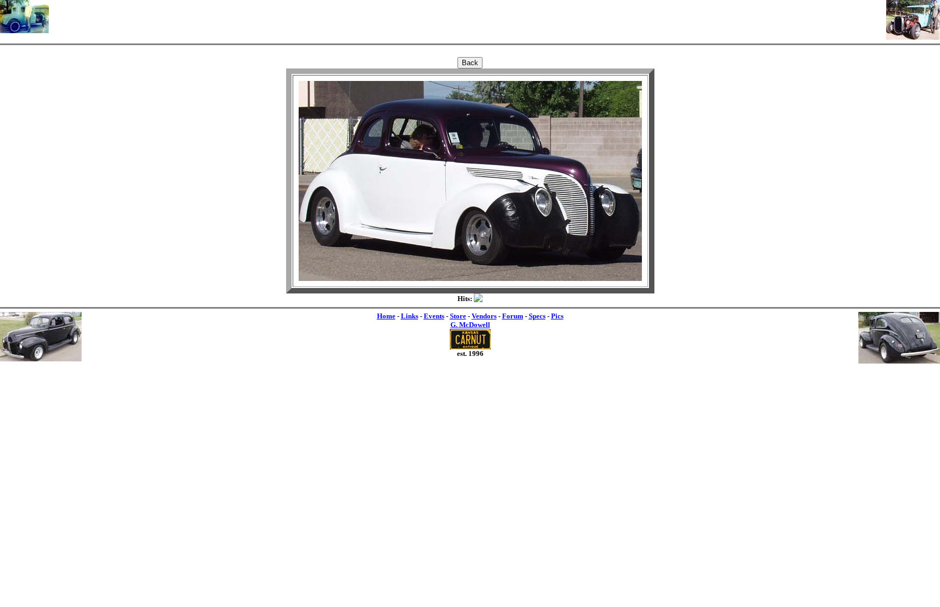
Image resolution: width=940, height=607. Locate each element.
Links (409, 316)
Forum (512, 316)
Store (458, 316)
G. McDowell (470, 325)
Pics (557, 316)
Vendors (484, 316)
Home (386, 316)
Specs (537, 316)
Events (434, 316)
